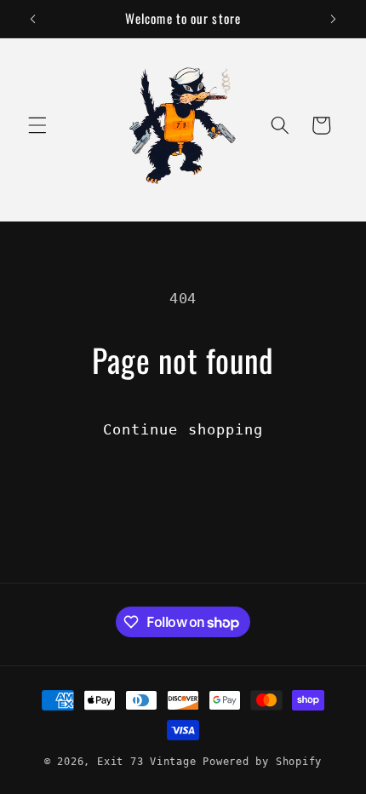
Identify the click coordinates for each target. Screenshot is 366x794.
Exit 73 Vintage (147, 762)
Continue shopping (183, 430)
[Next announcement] (333, 18)
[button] (37, 125)
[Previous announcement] (33, 18)
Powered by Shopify (262, 762)
